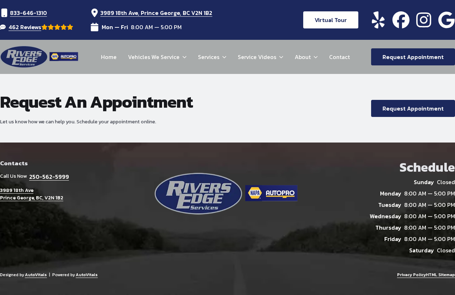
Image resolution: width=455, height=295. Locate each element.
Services (208, 57)
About (303, 57)
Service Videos (257, 57)
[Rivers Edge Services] (40, 56)
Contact (339, 57)
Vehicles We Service (154, 57)
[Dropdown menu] (184, 57)
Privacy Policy (411, 275)
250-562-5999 (49, 176)
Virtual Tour (331, 20)
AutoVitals (36, 275)
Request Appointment (413, 57)
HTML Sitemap (440, 275)
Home (109, 57)
